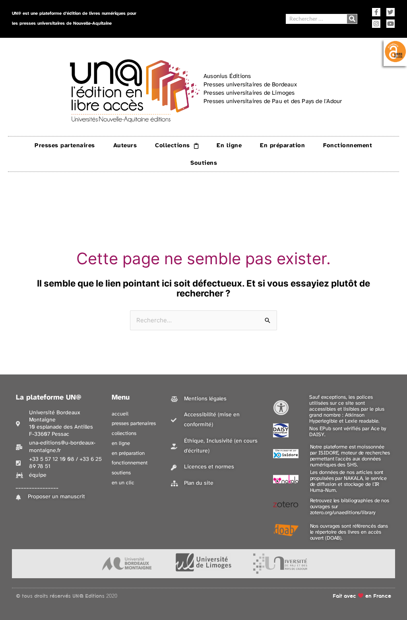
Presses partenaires (65, 145)
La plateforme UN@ (48, 398)
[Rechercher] (352, 18)
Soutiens (203, 163)
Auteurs (125, 145)
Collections (172, 145)
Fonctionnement (347, 145)
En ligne (229, 145)
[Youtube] (390, 23)
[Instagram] (376, 23)
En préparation (282, 145)
